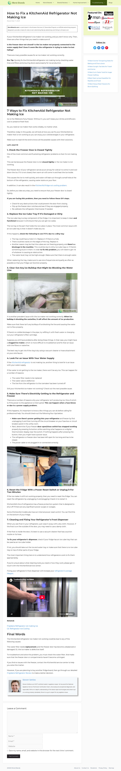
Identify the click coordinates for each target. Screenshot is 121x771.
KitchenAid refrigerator (21, 362)
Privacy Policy (103, 768)
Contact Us (85, 768)
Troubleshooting (97, 2)
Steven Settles (29, 680)
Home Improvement (80, 2)
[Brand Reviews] (16, 2)
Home (38, 2)
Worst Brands (47, 2)
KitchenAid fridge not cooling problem (51, 185)
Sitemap (111, 768)
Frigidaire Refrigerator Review (19, 673)
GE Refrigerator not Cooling (18, 629)
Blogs (110, 2)
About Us (77, 768)
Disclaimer (93, 768)
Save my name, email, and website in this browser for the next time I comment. (41, 751)
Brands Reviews (62, 2)
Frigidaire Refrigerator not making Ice (22, 626)
